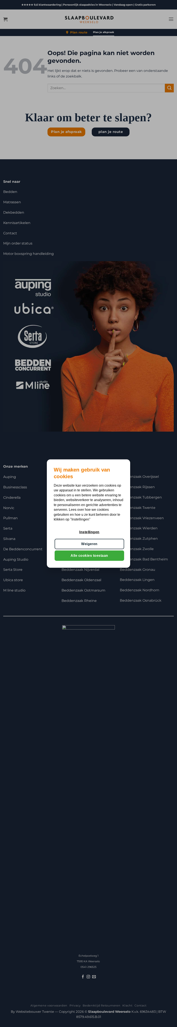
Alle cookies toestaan (89, 555)
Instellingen (89, 532)
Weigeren (89, 544)
